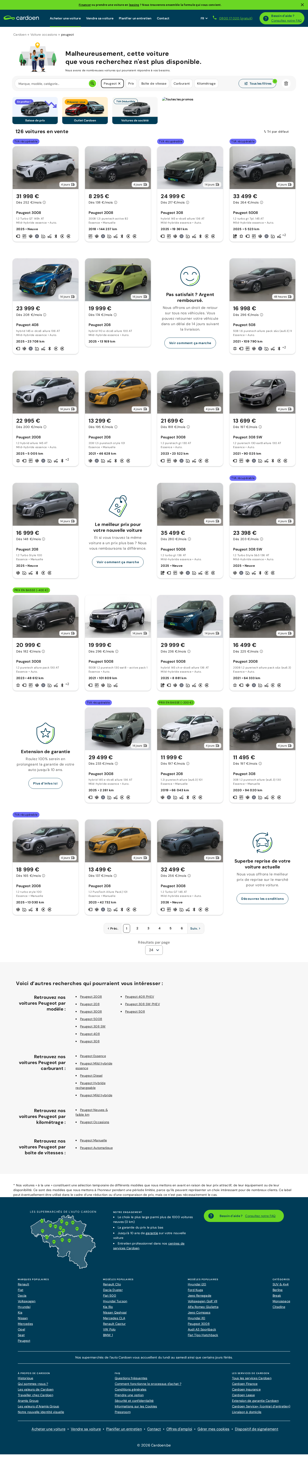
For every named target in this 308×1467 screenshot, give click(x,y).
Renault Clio (112, 1284)
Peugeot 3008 (91, 1011)
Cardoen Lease (243, 1395)
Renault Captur (114, 1324)
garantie (152, 1233)
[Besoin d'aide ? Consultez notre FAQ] (265, 18)
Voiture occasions (43, 34)
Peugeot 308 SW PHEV (142, 1004)
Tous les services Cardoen (251, 1378)
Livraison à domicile (247, 1412)
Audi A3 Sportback (202, 1329)
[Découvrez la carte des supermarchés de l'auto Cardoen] (63, 1268)
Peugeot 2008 (91, 997)
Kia (20, 1312)
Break (277, 1295)
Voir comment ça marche (190, 343)
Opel (21, 1329)
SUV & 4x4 (281, 1284)
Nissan (23, 1318)
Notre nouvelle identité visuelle (41, 1412)
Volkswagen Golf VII (202, 1301)
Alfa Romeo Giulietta (203, 1307)
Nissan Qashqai (115, 1312)
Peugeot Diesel (91, 1076)
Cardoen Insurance (246, 1389)
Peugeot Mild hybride (96, 1095)
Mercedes (25, 1324)
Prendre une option (129, 1395)
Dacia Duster (113, 1290)
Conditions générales (131, 1389)
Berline (278, 1290)
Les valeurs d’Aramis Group (38, 1406)
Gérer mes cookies (213, 1429)
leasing (134, 5)
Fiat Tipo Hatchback (203, 1335)
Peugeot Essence (93, 1056)
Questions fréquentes (131, 1378)
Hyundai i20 (197, 1284)
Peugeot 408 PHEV (139, 997)
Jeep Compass (199, 1312)
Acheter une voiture (65, 18)
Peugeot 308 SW (93, 1026)
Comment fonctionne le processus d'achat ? (148, 1384)
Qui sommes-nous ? (33, 1384)
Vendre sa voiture (99, 18)
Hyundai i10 (196, 1318)
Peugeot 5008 (91, 1019)
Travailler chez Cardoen (35, 1395)
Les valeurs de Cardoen (36, 1389)
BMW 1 (108, 1335)
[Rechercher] (92, 83)
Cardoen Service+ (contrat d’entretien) (261, 1406)
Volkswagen (27, 1301)
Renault (23, 1284)
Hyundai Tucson (115, 1301)
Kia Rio (108, 1307)
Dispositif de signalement (256, 1429)
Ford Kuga (195, 1290)
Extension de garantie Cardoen (255, 1401)
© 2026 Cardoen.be (154, 1445)
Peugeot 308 (90, 1041)
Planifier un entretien (135, 18)
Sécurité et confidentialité (134, 1401)
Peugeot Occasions (94, 1122)
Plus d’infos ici (45, 783)
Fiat (20, 1290)
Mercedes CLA (114, 1318)
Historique (25, 1378)
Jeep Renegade (199, 1295)
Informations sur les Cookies (136, 1406)
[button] (119, 83)
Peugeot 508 (135, 1011)
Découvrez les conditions (262, 899)
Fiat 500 (109, 1295)
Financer (85, 5)
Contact (163, 18)
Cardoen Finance (245, 1384)
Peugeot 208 (90, 1004)
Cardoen (19, 34)
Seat (21, 1335)
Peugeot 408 (90, 1034)
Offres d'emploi (179, 1429)
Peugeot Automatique (96, 1148)
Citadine (279, 1307)
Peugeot (24, 1341)
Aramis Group (28, 1401)
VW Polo (109, 1329)
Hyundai (24, 1307)
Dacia (22, 1295)
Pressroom (123, 1412)
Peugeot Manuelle (93, 1140)
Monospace (281, 1301)
